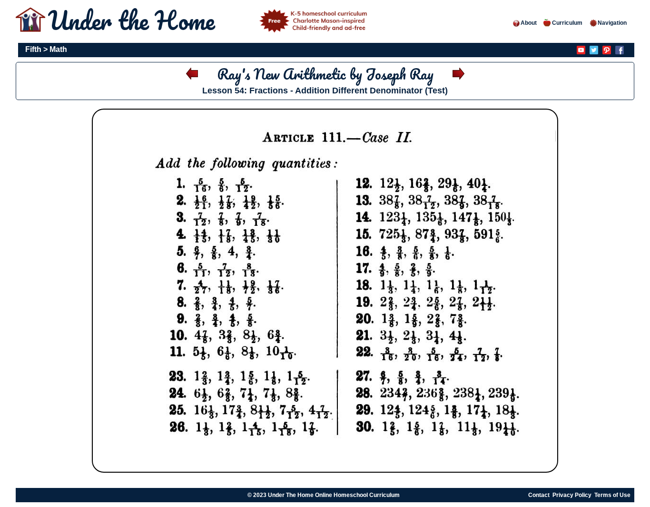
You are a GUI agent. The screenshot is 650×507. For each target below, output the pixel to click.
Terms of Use (612, 495)
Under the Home (134, 20)
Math (58, 49)
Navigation (612, 23)
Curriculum (567, 23)
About (529, 23)
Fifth (33, 49)
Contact (539, 495)
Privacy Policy (571, 495)
